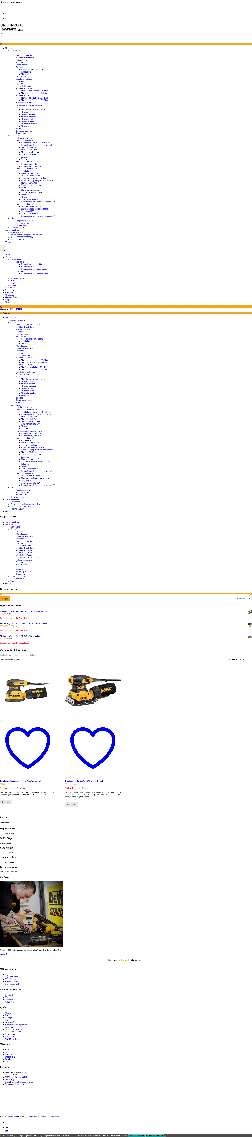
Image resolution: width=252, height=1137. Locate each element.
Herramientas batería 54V (26, 140)
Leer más (6, 802)
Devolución (10, 1022)
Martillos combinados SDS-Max (34, 91)
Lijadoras (19, 84)
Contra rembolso (12, 981)
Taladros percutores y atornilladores (35, 192)
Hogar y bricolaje (17, 50)
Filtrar (5, 599)
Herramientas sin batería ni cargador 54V (38, 145)
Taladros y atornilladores (31, 206)
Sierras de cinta (27, 119)
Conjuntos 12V (27, 211)
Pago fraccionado (12, 984)
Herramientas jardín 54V (31, 166)
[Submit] (1, 36)
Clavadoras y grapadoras (31, 185)
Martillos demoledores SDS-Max (34, 93)
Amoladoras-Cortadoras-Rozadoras (35, 143)
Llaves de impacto (23, 86)
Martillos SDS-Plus (24, 95)
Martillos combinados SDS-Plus (34, 100)
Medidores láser (22, 223)
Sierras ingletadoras (29, 124)
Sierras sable (26, 126)
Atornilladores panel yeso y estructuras (37, 180)
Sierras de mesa (27, 121)
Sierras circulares (28, 114)
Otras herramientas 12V (31, 213)
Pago (7, 1020)
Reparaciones (10, 1034)
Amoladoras (21, 67)
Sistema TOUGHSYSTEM (21, 237)
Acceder (8, 1052)
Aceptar (132, 1136)
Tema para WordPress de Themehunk (44, 1116)
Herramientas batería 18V (26, 169)
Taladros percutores (24, 131)
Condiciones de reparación (16, 1025)
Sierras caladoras (28, 112)
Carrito (8, 1013)
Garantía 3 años (11, 1039)
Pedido (8, 1015)
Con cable (14, 53)
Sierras (18, 107)
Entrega (8, 1017)
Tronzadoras (21, 133)
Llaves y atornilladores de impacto (35, 209)
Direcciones (10, 1057)
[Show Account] (5, 39)
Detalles (8, 1059)
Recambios (9, 1036)
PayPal (8, 974)
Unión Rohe (12, 1116)
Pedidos (8, 1054)
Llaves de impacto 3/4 (30, 173)
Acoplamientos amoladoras (32, 69)
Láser (12, 218)
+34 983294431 (15, 309)
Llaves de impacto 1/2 (30, 190)
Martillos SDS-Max (24, 88)
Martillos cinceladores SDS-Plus (34, 98)
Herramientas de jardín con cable (29, 55)
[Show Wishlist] (1, 39)
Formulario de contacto (14, 1084)
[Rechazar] (165, 1136)
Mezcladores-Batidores (25, 102)
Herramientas (10, 48)
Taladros (19, 128)
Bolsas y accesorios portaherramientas (26, 235)
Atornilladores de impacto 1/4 (33, 178)
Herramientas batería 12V (26, 204)
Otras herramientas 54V (31, 154)
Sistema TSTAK (17, 239)
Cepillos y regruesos (24, 79)
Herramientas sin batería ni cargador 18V (38, 202)
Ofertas (8, 242)
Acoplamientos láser (24, 220)
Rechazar (140, 1136)
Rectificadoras (22, 65)
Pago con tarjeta (12, 977)
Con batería (15, 135)
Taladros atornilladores (30, 176)
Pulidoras (19, 62)
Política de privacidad (14, 1029)
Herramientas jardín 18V (31, 164)
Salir (7, 1061)
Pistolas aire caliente (24, 60)
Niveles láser (21, 225)
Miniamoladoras (27, 74)
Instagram (9, 999)
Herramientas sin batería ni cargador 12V (38, 216)
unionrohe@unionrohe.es (22, 1082)
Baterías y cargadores (24, 138)
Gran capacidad (16, 232)
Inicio (2, 655)
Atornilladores (22, 76)
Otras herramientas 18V (31, 199)
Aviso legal (10, 1027)
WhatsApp (9, 1002)
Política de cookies (13, 1032)
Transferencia (11, 979)
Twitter (8, 997)
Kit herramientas (17, 228)
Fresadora (20, 81)
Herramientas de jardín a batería (29, 161)
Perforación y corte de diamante (29, 105)
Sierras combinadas (29, 117)
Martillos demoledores (25, 58)
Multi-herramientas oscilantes (33, 109)
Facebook (9, 995)
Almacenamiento (12, 230)
